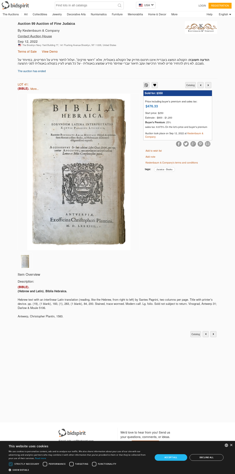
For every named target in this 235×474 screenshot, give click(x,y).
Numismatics (99, 14)
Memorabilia (135, 14)
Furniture (117, 14)
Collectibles (40, 14)
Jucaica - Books (164, 169)
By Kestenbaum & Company (39, 30)
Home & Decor (157, 14)
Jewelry (57, 14)
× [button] (231, 445)
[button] (79, 469)
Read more (40, 458)
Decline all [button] (206, 457)
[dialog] (117, 457)
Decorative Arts (76, 14)
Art (26, 14)
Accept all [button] (170, 457)
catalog (190, 85)
